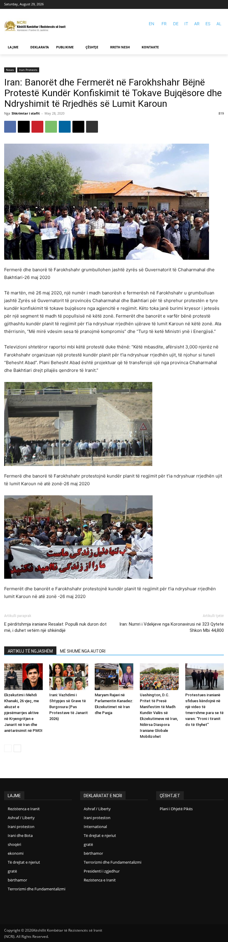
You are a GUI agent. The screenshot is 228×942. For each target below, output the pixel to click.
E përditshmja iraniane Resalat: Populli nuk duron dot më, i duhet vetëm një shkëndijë (55, 627)
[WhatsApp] (51, 127)
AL (218, 23)
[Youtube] (220, 4)
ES (207, 23)
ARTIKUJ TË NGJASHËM (30, 651)
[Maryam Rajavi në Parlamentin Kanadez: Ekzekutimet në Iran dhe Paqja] (114, 676)
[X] (24, 127)
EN (151, 23)
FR (164, 23)
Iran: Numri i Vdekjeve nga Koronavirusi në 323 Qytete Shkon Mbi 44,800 (171, 627)
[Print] (92, 127)
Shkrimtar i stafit (26, 113)
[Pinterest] (37, 127)
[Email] (78, 127)
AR (197, 23)
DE (175, 23)
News (10, 70)
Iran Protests (28, 70)
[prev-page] (8, 748)
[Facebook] (211, 4)
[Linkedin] (65, 127)
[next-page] (17, 748)
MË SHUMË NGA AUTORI (82, 651)
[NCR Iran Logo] (36, 26)
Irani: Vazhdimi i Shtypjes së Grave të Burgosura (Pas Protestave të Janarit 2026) (68, 707)
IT (186, 23)
